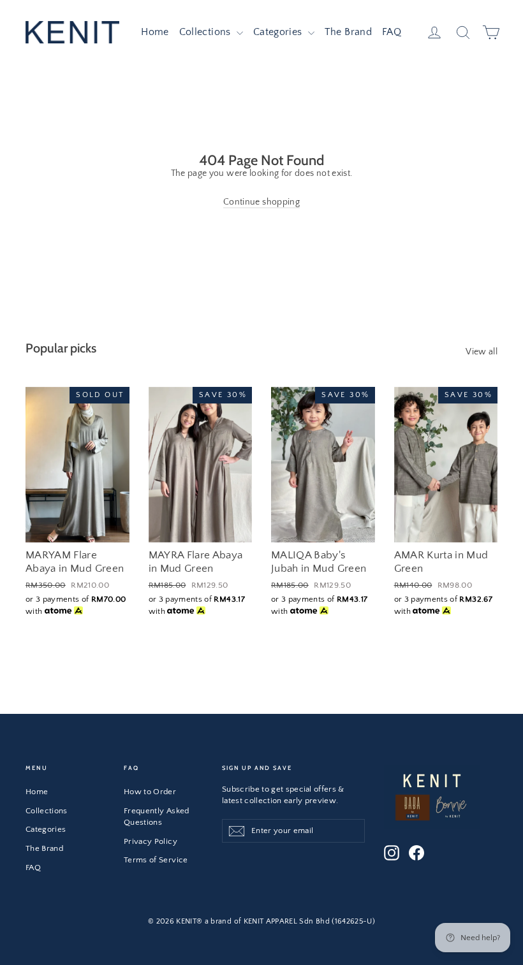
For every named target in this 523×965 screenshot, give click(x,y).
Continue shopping (261, 202)
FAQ (391, 32)
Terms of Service (156, 859)
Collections (206, 32)
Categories (279, 32)
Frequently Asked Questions (156, 816)
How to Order (150, 791)
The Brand (348, 32)
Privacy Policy (150, 841)
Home (154, 32)
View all (481, 352)
